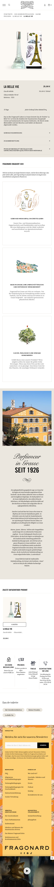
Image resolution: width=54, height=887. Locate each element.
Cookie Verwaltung (11, 797)
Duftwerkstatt (9, 824)
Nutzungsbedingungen (13, 783)
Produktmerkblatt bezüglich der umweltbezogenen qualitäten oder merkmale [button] (23, 149)
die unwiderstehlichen (13, 710)
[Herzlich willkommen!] (27, 5)
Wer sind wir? (32, 773)
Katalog (30, 791)
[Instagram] (21, 853)
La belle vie (9, 715)
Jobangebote (32, 820)
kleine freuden (34, 710)
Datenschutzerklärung (13, 793)
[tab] (27, 133)
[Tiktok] (31, 853)
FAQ (6, 773)
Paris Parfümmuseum (12, 820)
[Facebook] (24, 853)
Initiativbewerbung (34, 816)
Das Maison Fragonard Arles (14, 833)
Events (30, 783)
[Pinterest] (28, 853)
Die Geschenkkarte (11, 816)
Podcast (30, 787)
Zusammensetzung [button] (11, 141)
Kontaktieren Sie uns (35, 795)
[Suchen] (9, 5)
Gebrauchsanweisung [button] (13, 133)
